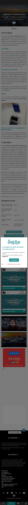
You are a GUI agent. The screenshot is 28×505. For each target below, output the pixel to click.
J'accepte (14, 260)
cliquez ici (5, 256)
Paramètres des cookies (14, 264)
